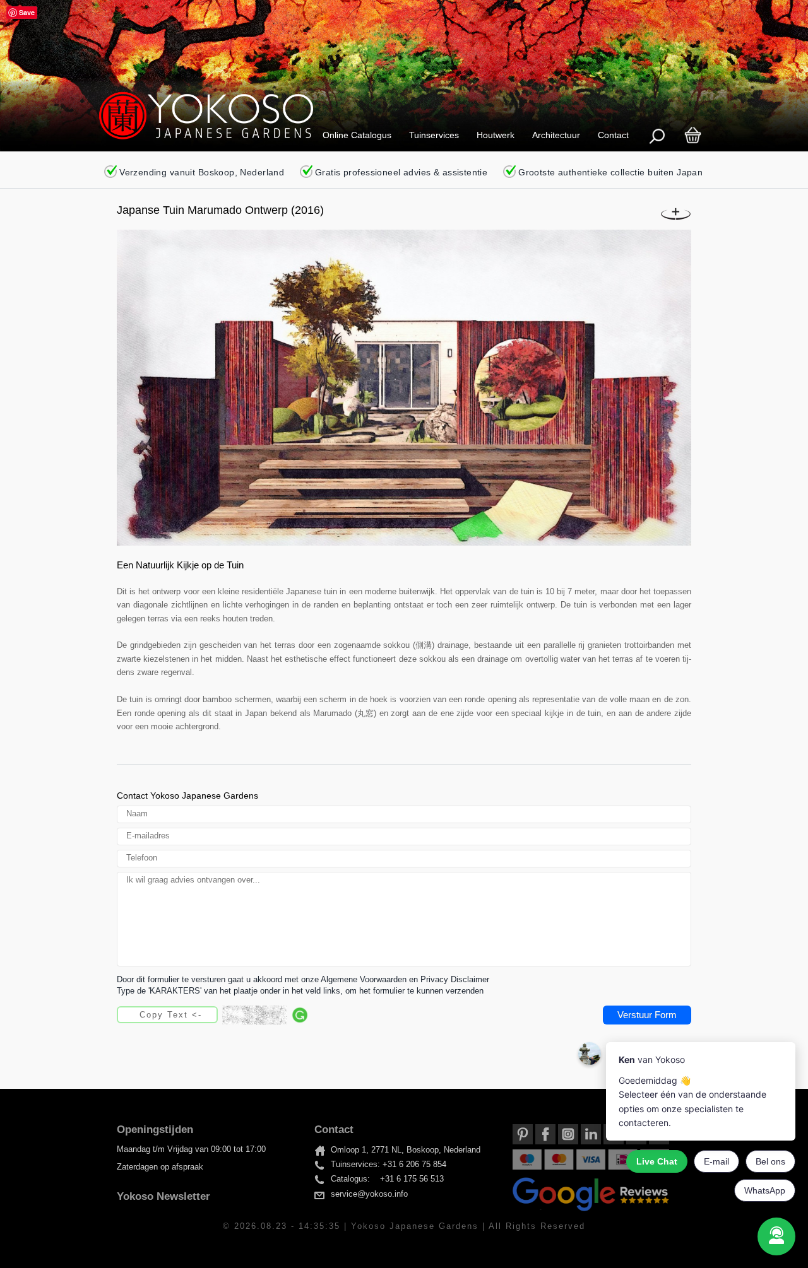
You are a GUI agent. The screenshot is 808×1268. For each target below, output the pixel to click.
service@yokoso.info (369, 1194)
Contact (613, 135)
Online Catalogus (357, 135)
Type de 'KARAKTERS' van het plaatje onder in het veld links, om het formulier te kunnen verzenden (300, 991)
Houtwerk (495, 135)
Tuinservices (434, 135)
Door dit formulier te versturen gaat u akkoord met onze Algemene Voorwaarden (262, 979)
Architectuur (556, 135)
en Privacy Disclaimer (449, 979)
